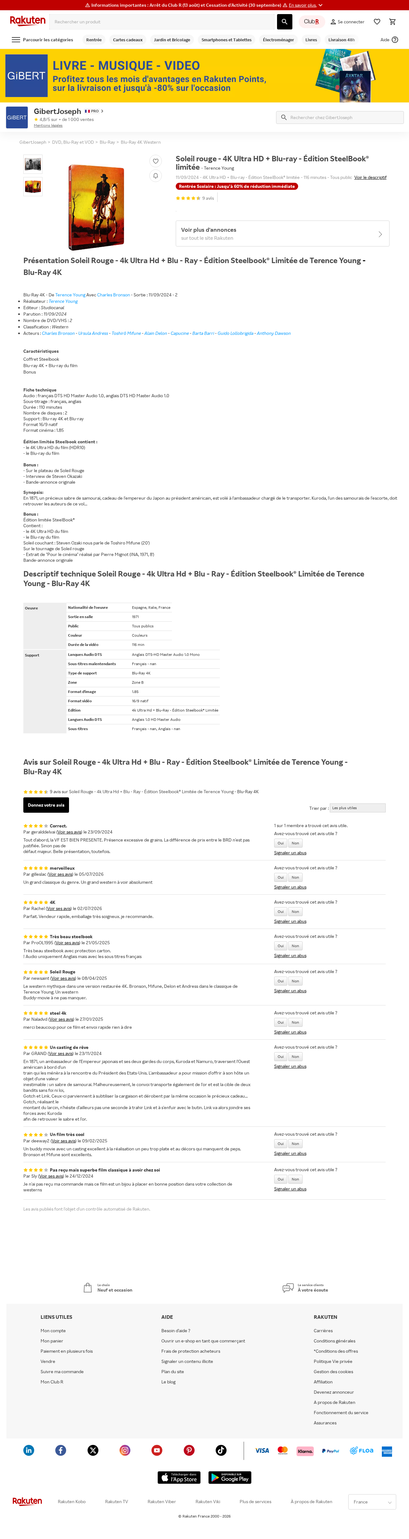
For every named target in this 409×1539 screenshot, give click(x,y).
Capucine (180, 333)
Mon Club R (52, 1381)
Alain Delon (155, 333)
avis (208, 198)
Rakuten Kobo (72, 1501)
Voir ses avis (69, 831)
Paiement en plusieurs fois (67, 1351)
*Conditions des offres (336, 1351)
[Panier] (392, 21)
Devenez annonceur (334, 1392)
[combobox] (162, 21)
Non (295, 843)
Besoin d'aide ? (175, 1330)
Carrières (323, 1330)
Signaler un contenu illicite (187, 1361)
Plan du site (172, 1371)
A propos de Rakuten (334, 1402)
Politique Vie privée (333, 1361)
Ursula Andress (93, 333)
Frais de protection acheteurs (190, 1351)
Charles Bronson (113, 294)
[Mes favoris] (377, 21)
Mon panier (52, 1340)
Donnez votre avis (46, 805)
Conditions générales (334, 1340)
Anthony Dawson (274, 333)
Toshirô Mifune (126, 333)
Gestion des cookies (333, 1371)
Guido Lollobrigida (235, 333)
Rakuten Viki (208, 1501)
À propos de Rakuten (311, 1501)
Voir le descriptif (370, 177)
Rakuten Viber (162, 1501)
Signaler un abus (290, 852)
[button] (306, 5)
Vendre (48, 1361)
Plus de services (255, 1501)
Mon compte (53, 1330)
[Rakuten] (27, 21)
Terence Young (70, 294)
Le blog (168, 1381)
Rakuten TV (116, 1501)
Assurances (325, 1422)
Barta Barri (203, 333)
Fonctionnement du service (341, 1412)
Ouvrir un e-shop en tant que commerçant (203, 1340)
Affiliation (323, 1381)
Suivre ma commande (62, 1371)
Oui (281, 843)
